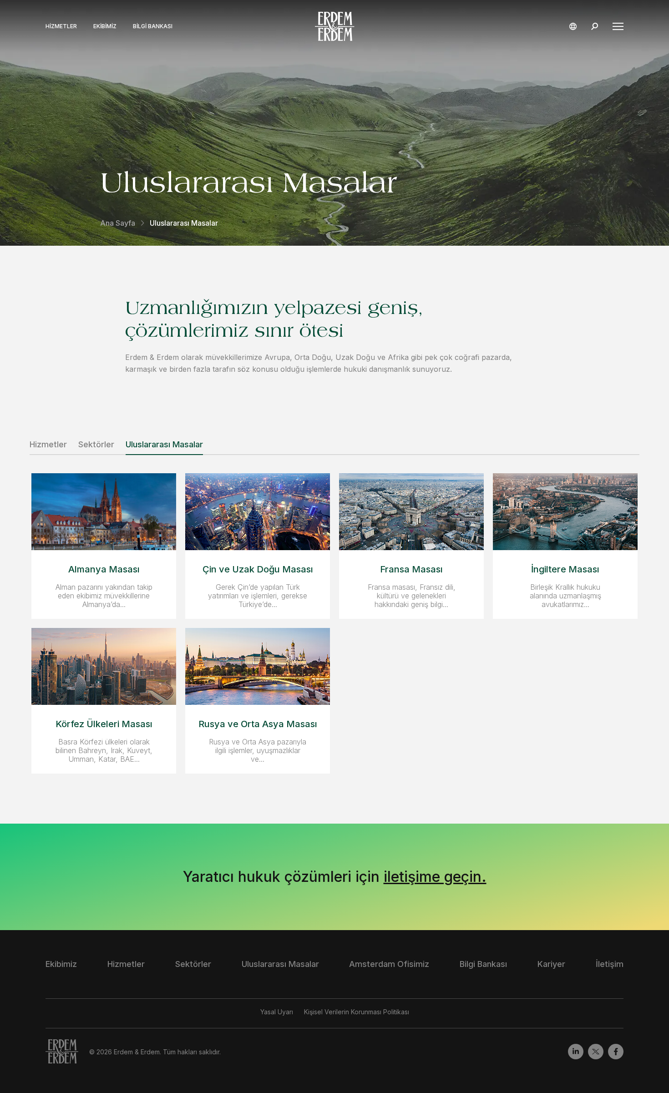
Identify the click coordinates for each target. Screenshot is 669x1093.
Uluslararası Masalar (164, 444)
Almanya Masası (104, 569)
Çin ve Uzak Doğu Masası (258, 569)
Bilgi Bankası (152, 26)
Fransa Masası (411, 569)
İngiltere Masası (565, 569)
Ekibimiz (105, 26)
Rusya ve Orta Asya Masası (257, 724)
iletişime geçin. (435, 877)
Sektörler (96, 444)
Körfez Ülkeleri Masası (104, 724)
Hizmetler (61, 26)
